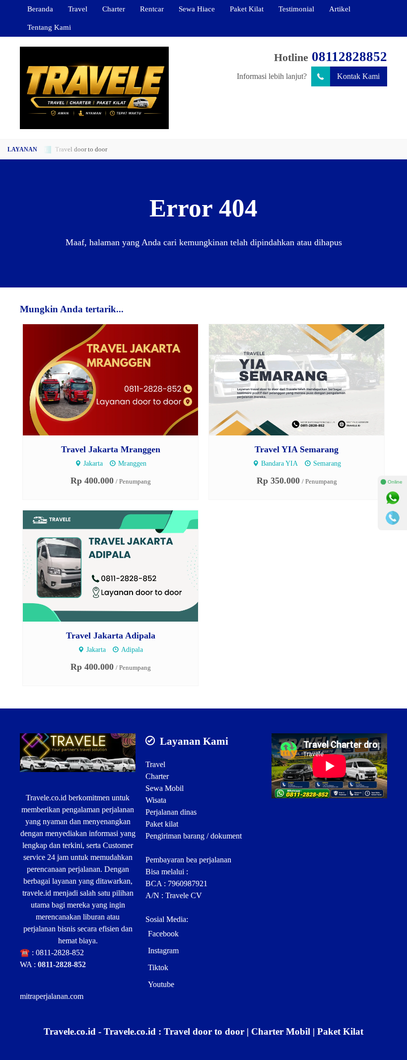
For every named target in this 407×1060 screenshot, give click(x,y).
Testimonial (296, 8)
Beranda (40, 8)
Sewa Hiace (197, 8)
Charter (113, 8)
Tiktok (158, 967)
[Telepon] (392, 517)
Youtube (161, 984)
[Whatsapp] (392, 498)
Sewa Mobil (164, 788)
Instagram (163, 950)
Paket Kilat (247, 8)
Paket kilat (161, 824)
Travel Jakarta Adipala (110, 635)
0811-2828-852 (60, 952)
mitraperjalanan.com (51, 996)
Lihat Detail (119, 379)
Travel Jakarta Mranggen (110, 449)
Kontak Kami (358, 76)
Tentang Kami (49, 27)
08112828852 (349, 56)
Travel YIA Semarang (297, 449)
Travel (77, 8)
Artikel (339, 8)
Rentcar (152, 8)
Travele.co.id (46, 797)
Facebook (163, 933)
